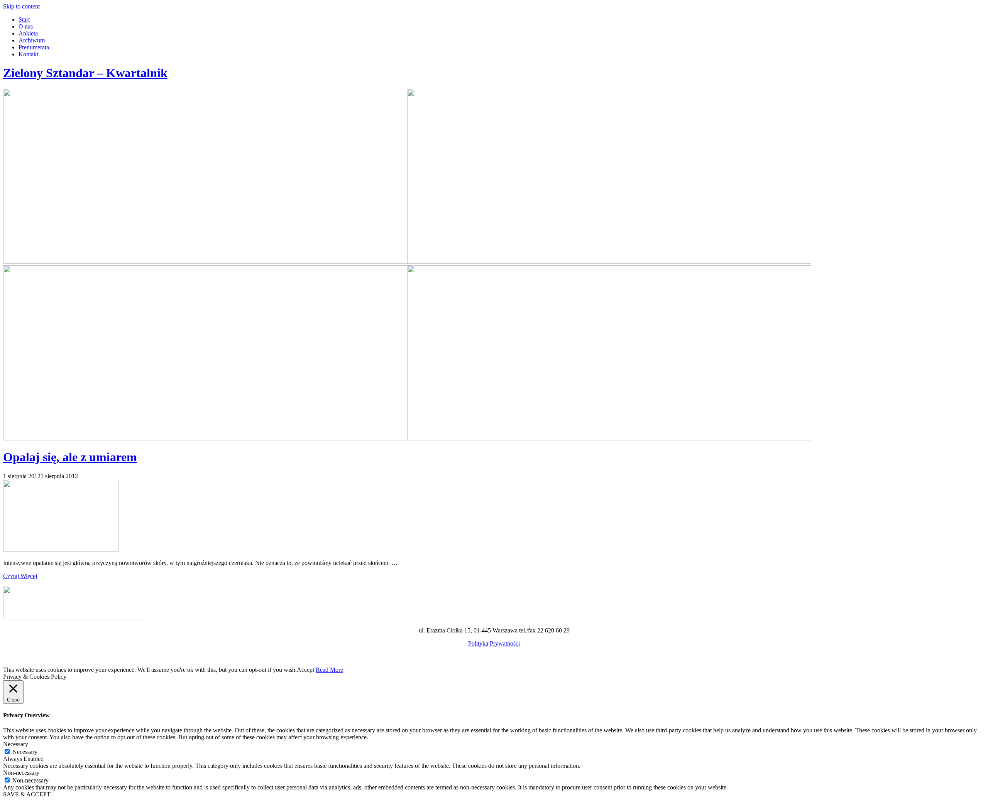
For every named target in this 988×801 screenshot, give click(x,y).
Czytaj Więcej (20, 576)
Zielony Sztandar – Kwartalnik (85, 73)
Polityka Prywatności (494, 643)
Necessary (24, 752)
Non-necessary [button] (21, 772)
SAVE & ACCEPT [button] (27, 794)
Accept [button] (305, 669)
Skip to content (21, 6)
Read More (329, 669)
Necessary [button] (15, 744)
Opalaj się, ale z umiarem (70, 457)
